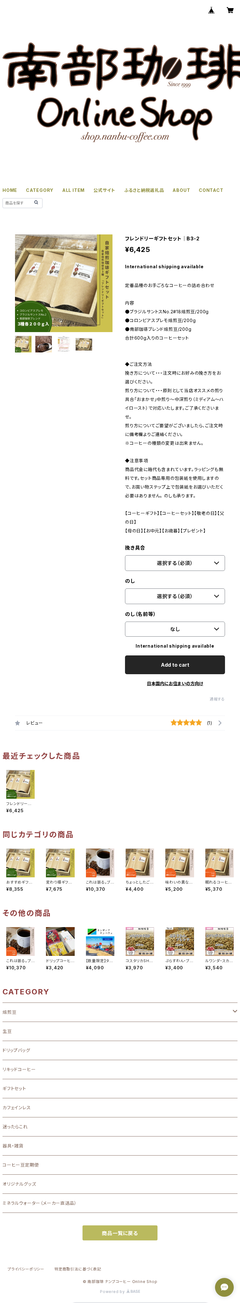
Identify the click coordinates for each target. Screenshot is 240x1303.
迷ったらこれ (15, 1126)
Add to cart (175, 665)
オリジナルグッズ (19, 1184)
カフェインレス (16, 1107)
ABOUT (181, 190)
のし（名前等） (140, 614)
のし (130, 581)
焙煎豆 (9, 1012)
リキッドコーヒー (19, 1069)
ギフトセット (14, 1088)
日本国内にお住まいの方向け (175, 683)
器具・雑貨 (12, 1145)
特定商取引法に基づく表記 (77, 1269)
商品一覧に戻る (120, 1233)
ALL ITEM (73, 190)
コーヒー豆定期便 (20, 1164)
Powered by (113, 1291)
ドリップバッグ (16, 1050)
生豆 (7, 1031)
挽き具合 (135, 548)
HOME (9, 190)
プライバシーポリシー (26, 1269)
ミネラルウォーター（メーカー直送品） (39, 1203)
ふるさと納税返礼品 (144, 190)
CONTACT (211, 190)
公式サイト (104, 190)
